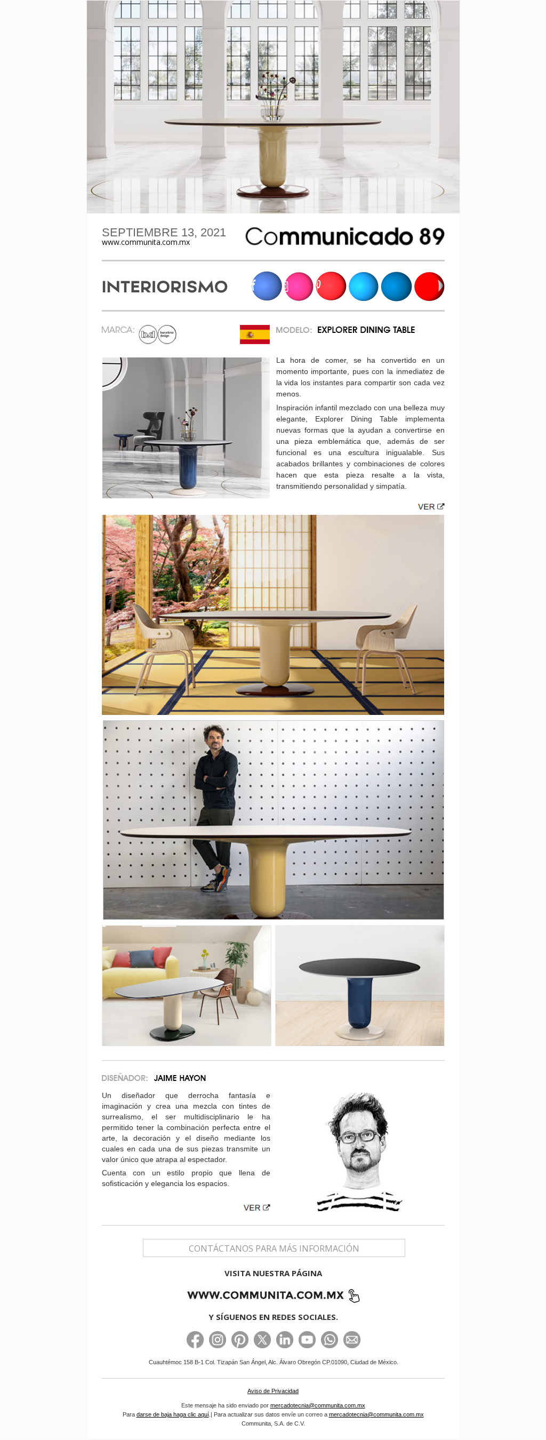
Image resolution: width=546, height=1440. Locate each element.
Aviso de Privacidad (273, 1391)
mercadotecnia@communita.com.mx (317, 1405)
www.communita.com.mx (146, 242)
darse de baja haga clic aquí (172, 1414)
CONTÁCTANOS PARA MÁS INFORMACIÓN (274, 1248)
